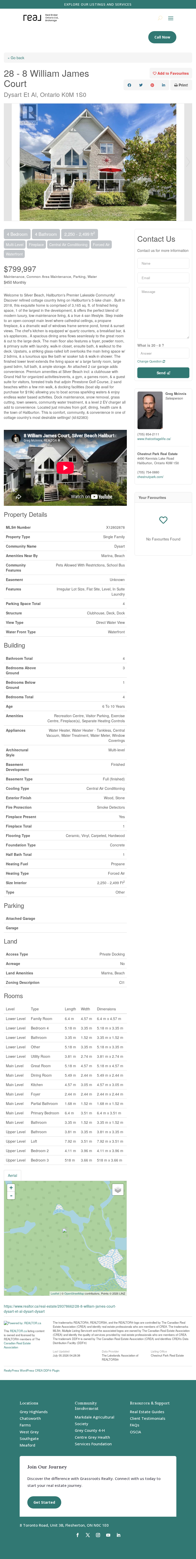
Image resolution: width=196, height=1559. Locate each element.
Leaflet (55, 1293)
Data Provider (110, 1351)
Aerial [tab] (12, 1175)
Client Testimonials (147, 1418)
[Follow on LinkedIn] (118, 1535)
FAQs (134, 1424)
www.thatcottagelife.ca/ (154, 438)
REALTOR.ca (18, 1331)
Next (188, 162)
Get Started (44, 1502)
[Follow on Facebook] (78, 1535)
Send (162, 372)
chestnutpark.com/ (150, 476)
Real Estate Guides (147, 1411)
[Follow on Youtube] (108, 1535)
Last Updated (61, 1351)
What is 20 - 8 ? (150, 345)
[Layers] (118, 1189)
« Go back (16, 57)
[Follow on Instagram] (98, 1535)
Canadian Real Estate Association (17, 1345)
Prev (8, 162)
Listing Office (159, 1351)
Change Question (150, 361)
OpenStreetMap (74, 1293)
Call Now (162, 37)
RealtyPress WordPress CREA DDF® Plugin (31, 1370)
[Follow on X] (88, 1535)
